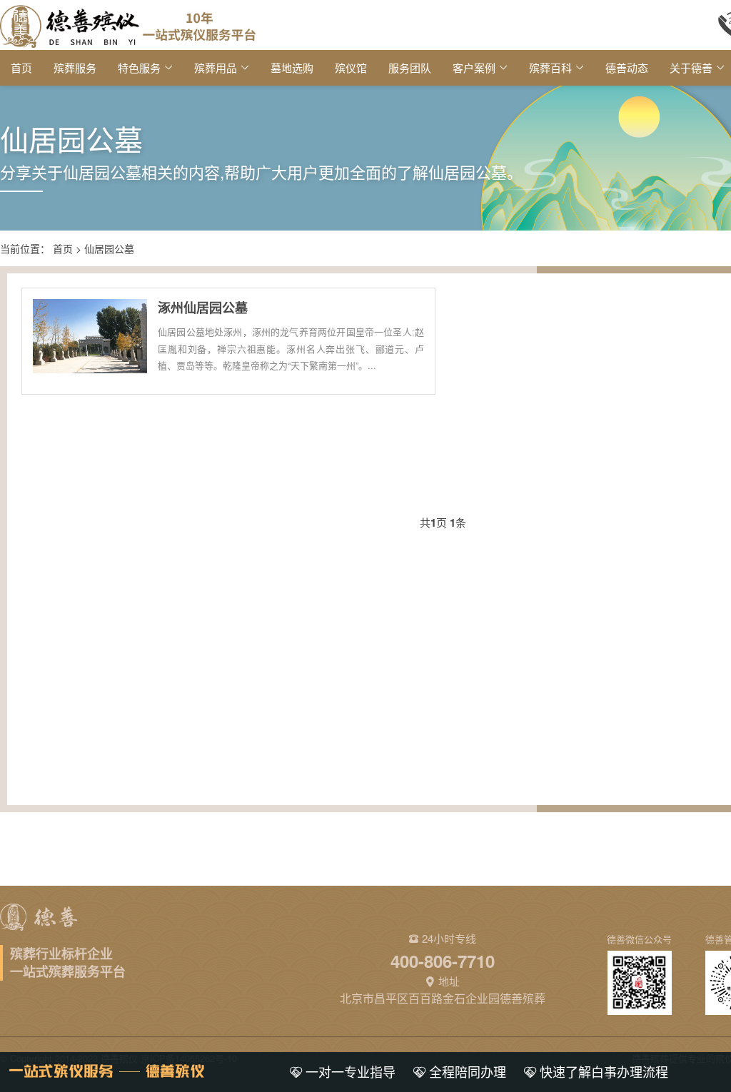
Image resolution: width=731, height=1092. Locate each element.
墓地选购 (292, 67)
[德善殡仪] (128, 24)
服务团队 (409, 67)
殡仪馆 (351, 67)
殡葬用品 (215, 67)
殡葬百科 (550, 67)
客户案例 (474, 67)
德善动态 (626, 67)
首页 (21, 67)
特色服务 (139, 67)
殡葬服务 (75, 67)
